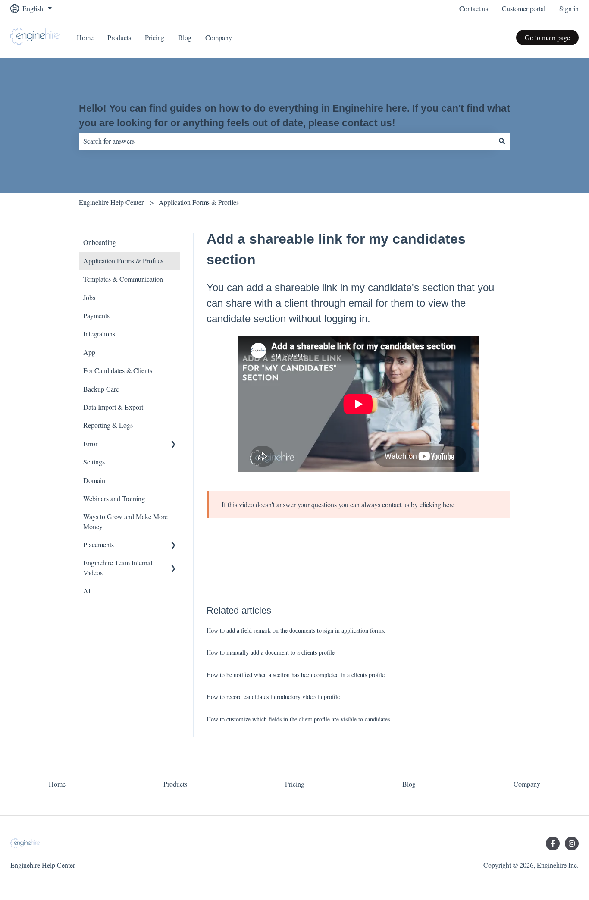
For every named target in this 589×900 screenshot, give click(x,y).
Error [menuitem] (90, 443)
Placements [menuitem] (98, 544)
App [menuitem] (89, 352)
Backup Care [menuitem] (101, 388)
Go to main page (547, 37)
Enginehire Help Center (111, 202)
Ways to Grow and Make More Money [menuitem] (125, 521)
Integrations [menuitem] (99, 333)
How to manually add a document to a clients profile (271, 652)
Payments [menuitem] (96, 315)
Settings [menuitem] (94, 461)
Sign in (569, 8)
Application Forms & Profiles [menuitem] (123, 260)
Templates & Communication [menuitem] (123, 278)
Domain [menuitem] (94, 480)
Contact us (473, 8)
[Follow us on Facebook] (553, 843)
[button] (173, 444)
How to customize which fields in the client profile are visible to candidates (298, 719)
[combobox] (286, 141)
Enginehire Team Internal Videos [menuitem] (117, 567)
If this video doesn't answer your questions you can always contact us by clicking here (338, 504)
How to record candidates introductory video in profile (273, 697)
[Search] (502, 141)
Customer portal (523, 8)
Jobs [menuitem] (89, 297)
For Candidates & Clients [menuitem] (117, 370)
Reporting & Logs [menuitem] (108, 425)
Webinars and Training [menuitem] (114, 498)
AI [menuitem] (87, 590)
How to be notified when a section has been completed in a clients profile (296, 675)
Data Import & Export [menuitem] (113, 406)
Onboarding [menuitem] (99, 242)
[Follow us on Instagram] (572, 843)
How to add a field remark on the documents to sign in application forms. (296, 630)
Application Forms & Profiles (199, 202)
